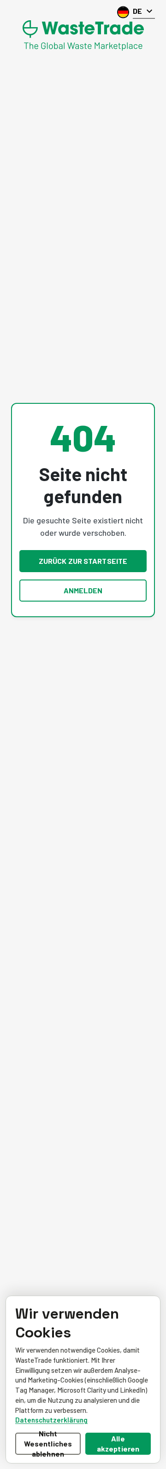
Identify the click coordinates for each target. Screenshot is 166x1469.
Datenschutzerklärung (51, 1420)
